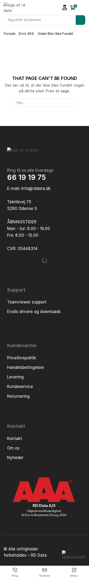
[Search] (80, 20)
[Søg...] (72, 102)
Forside (9, 33)
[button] (64, 7)
